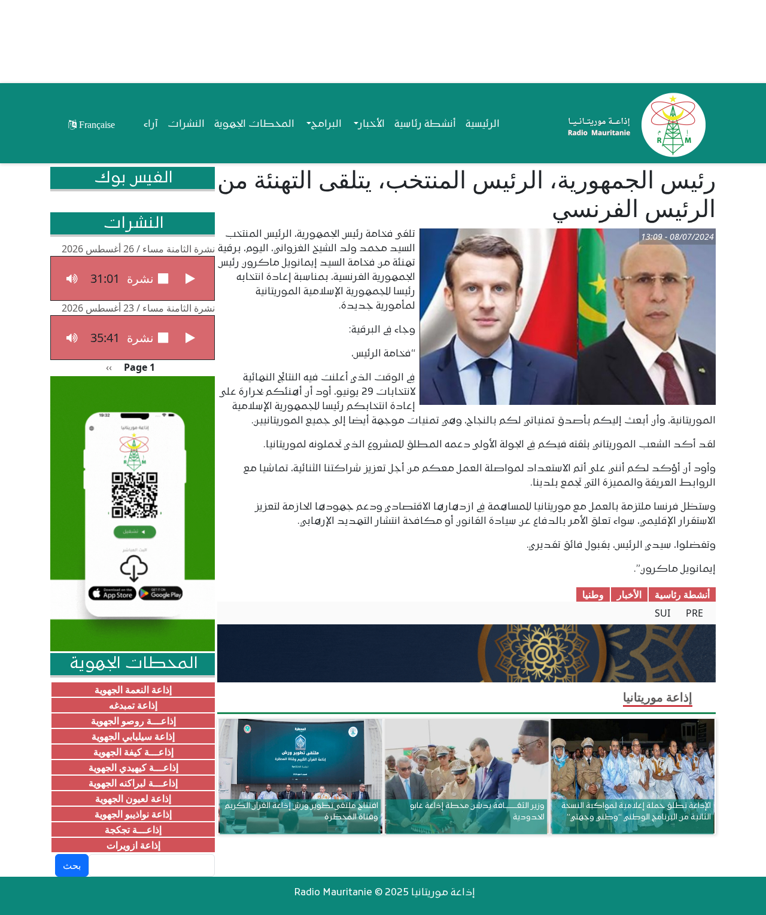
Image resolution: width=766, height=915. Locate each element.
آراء (151, 124)
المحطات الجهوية (254, 124)
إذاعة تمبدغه (133, 705)
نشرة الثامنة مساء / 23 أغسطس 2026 (138, 308)
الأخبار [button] (371, 124)
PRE (694, 613)
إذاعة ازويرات (133, 845)
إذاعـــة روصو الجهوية (133, 720)
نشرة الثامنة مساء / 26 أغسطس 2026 (138, 248)
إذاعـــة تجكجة (133, 829)
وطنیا (593, 594)
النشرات (186, 124)
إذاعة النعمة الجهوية (133, 689)
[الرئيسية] (634, 124)
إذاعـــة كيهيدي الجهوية (133, 767)
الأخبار (629, 594)
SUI (662, 613)
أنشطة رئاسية (425, 124)
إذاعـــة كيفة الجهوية (133, 751)
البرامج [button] (326, 124)
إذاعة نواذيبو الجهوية (133, 814)
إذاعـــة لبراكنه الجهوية (133, 782)
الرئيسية (483, 124)
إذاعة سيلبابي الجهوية (133, 736)
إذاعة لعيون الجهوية (133, 798)
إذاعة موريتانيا (657, 697)
